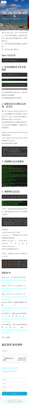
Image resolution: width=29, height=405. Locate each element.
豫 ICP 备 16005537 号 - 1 (10, 401)
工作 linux (24, 19)
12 (20, 402)
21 (17, 402)
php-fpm (5, 350)
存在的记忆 (19, 400)
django (23, 401)
